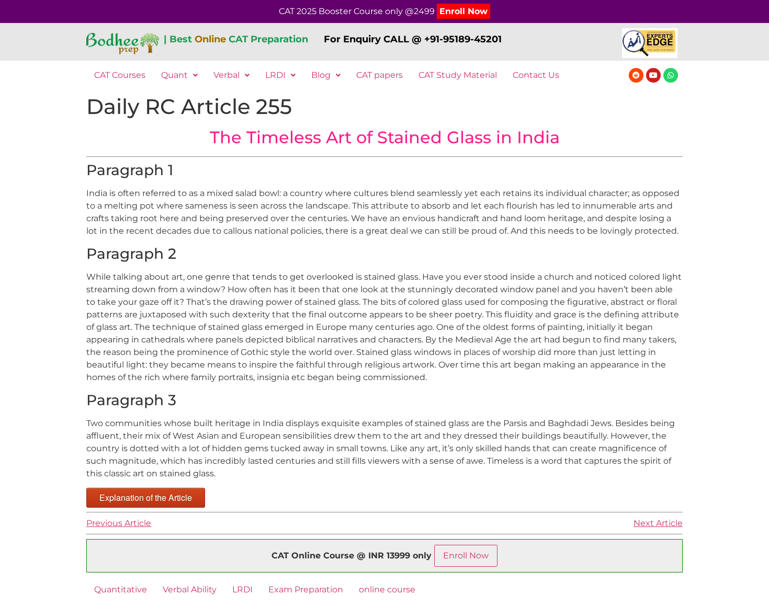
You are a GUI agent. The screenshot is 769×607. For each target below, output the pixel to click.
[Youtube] (653, 75)
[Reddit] (636, 75)
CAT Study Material (458, 75)
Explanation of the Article (145, 497)
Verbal (226, 75)
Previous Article (118, 523)
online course (387, 589)
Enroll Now (463, 11)
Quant (174, 75)
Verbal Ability (190, 589)
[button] (179, 75)
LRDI (275, 75)
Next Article (658, 523)
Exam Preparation (305, 589)
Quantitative (120, 589)
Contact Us (536, 75)
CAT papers (379, 75)
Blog (321, 75)
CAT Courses (119, 75)
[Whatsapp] (670, 75)
